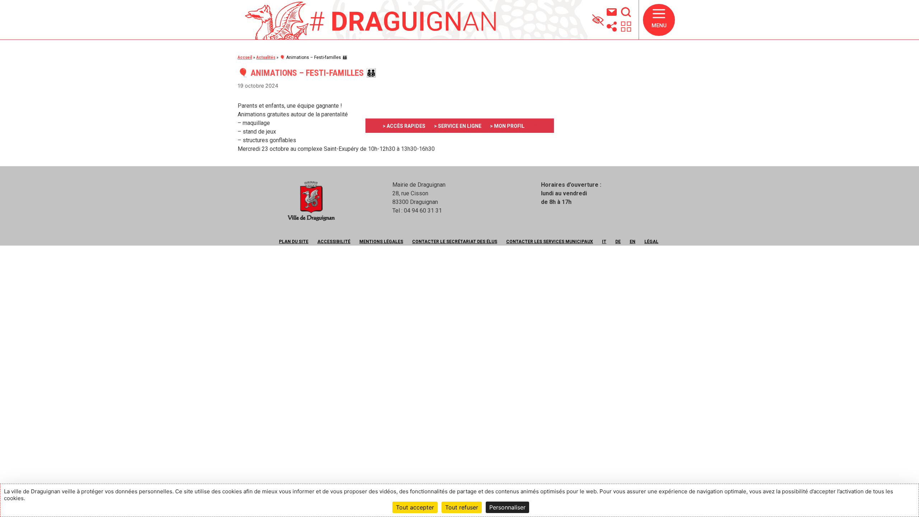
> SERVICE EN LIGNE (457, 126)
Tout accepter (415, 507)
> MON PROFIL (507, 126)
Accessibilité (333, 241)
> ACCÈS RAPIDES (404, 126)
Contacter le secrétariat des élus (454, 241)
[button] (659, 20)
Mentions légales (381, 241)
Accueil (245, 57)
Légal (651, 241)
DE (618, 241)
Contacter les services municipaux (549, 241)
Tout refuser (461, 507)
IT (604, 241)
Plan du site (293, 241)
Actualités (265, 57)
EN (632, 241)
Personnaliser (507, 507)
